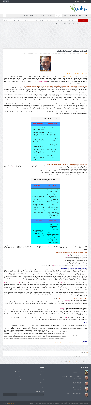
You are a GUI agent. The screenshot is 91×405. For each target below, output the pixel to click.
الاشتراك (69, 361)
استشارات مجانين (73, 15)
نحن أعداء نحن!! (22, 20)
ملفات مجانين (58, 15)
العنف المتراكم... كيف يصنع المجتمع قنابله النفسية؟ (71, 376)
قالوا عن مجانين (33, 15)
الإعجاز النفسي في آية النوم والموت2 (74, 387)
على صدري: (29, 20)
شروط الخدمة (18, 373)
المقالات (65, 15)
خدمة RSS (42, 382)
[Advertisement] (45, 38)
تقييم (4, 348)
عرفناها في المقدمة (68, 76)
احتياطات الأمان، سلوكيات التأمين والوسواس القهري (76, 73)
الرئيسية (86, 1)
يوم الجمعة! (44, 20)
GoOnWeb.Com (11, 403)
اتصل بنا (77, 1)
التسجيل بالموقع (18, 371)
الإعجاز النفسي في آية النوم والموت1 (74, 393)
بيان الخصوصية (18, 376)
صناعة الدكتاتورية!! (37, 20)
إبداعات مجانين (50, 15)
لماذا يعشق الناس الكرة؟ (76, 382)
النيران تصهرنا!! (51, 20)
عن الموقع (81, 15)
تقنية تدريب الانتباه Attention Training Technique (78, 342)
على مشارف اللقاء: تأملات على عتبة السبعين (64, 20)
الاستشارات (42, 379)
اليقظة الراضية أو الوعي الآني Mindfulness (62, 342)
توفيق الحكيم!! (76, 20)
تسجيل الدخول (77, 361)
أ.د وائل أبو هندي (76, 53)
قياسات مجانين (42, 15)
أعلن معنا (19, 379)
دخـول (81, 1)
